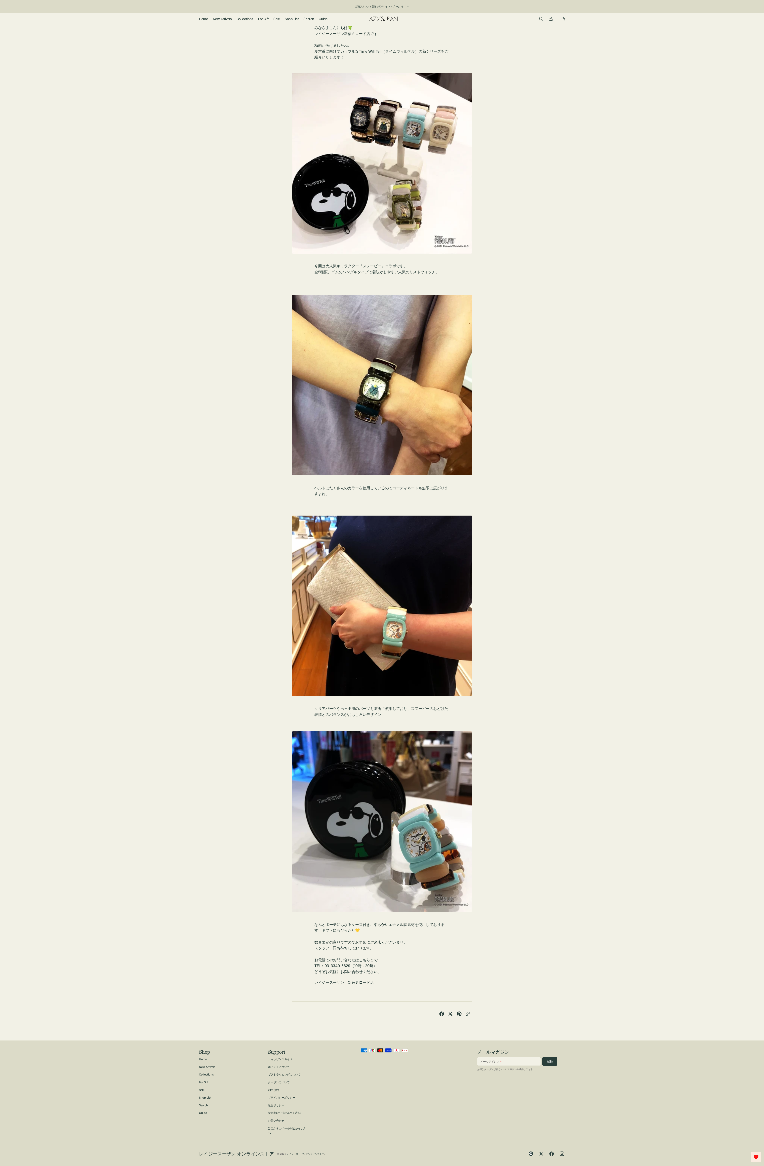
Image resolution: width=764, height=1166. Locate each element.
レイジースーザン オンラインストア (305, 1153)
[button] (541, 19)
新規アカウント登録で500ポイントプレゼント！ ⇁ (382, 6)
